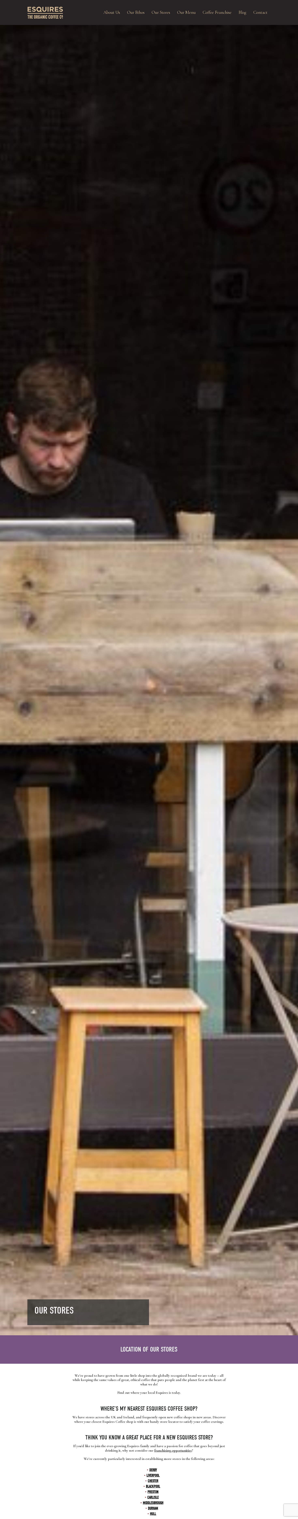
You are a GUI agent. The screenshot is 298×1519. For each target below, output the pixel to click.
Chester (153, 1481)
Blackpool (153, 1486)
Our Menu (186, 12)
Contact (260, 12)
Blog (242, 12)
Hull (153, 1514)
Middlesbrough (153, 1503)
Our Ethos (136, 12)
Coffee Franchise (217, 12)
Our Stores (161, 12)
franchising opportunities (173, 1450)
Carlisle (153, 1497)
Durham (153, 1508)
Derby (153, 1470)
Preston (153, 1492)
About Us (111, 12)
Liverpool (153, 1475)
